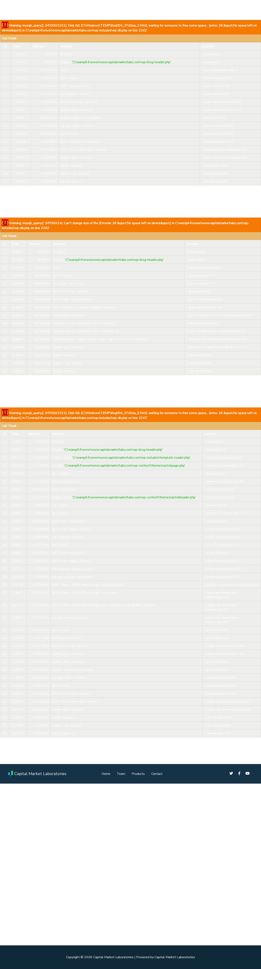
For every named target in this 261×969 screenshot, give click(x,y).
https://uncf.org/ (41, 891)
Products (138, 774)
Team (121, 774)
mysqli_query (69, 181)
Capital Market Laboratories (40, 773)
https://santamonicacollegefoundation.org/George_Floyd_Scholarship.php (82, 907)
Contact (157, 774)
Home (106, 774)
